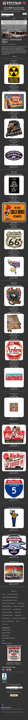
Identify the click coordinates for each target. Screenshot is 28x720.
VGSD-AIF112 (14, 111)
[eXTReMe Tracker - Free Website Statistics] (2, 705)
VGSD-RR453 (14, 361)
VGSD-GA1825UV (14, 472)
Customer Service (6, 630)
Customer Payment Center (14, 692)
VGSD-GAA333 (14, 166)
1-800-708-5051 (6, 632)
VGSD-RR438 (14, 388)
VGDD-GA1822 (14, 445)
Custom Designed (21, 21)
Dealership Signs (6, 22)
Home (3, 640)
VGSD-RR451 (14, 222)
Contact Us (6, 635)
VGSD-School (14, 528)
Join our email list (8, 643)
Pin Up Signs (15, 23)
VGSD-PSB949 (14, 333)
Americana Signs (6, 21)
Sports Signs (21, 23)
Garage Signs (13, 22)
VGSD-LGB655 (14, 277)
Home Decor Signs (21, 22)
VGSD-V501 (14, 84)
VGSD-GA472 (14, 417)
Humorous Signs (7, 23)
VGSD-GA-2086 (14, 499)
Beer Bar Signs (13, 21)
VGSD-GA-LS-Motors (14, 583)
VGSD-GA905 (14, 250)
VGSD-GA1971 (14, 556)
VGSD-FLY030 (14, 306)
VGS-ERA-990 (14, 138)
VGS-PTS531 (14, 195)
